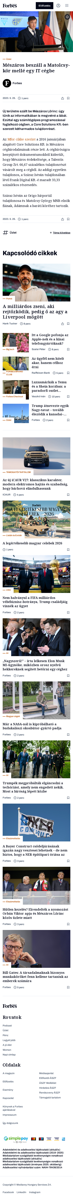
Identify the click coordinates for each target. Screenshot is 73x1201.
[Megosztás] (63, 98)
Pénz (5, 1035)
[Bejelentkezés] (58, 5)
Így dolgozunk (10, 1123)
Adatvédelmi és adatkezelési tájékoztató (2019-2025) (33, 1152)
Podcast (7, 1025)
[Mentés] (68, 98)
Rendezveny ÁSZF (49, 1092)
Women (7, 1050)
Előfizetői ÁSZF (47, 1078)
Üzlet (5, 1030)
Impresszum (9, 1115)
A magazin (9, 1073)
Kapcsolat (8, 1098)
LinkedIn (21, 1192)
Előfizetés (44, 5)
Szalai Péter (38, 349)
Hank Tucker (10, 323)
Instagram (34, 1192)
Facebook (8, 1192)
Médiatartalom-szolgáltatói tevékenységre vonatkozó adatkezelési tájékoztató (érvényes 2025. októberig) (33, 1163)
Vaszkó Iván (38, 396)
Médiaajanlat (46, 1073)
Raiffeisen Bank (41, 373)
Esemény (8, 1090)
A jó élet (7, 1045)
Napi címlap (9, 1054)
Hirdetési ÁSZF (47, 1088)
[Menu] (66, 5)
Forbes (36, 420)
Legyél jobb (9, 1040)
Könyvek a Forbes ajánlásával (13, 1108)
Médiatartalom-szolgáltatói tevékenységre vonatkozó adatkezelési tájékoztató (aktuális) (33, 1157)
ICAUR (6, 494)
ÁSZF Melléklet (47, 1083)
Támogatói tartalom (50, 1097)
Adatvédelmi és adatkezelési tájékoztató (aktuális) (31, 1149)
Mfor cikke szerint (21, 139)
